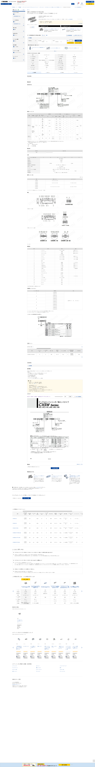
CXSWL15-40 (15, 523)
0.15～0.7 (16, 35)
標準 (15, 29)
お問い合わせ (82, 4)
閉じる (71, 764)
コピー (44, 35)
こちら (45, 22)
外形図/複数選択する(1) (17, 16)
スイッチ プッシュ (15, 667)
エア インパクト (14, 665)
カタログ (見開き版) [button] (78, 396)
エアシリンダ (41, 7)
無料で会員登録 (64, 764)
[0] (78, 3)
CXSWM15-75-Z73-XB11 (16, 542)
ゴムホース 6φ (62, 669)
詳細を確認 (70, 19)
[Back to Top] (94, 761)
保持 (60, 667)
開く (70, 396)
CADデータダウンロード (78, 35)
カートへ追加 (79, 42)
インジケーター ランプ (63, 665)
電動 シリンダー (38, 667)
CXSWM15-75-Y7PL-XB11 (16, 537)
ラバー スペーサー (62, 671)
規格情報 (35, 396)
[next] (82, 591)
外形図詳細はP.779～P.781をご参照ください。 (44, 396)
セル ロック (37, 665)
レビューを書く (27, 498)
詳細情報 (62, 72)
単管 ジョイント (14, 671)
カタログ (76, 72)
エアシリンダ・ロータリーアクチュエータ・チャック (30, 7)
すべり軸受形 (16, 46)
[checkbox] (19, 14)
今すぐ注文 (71, 42)
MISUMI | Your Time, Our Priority (5, 1)
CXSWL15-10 (15, 518)
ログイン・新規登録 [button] (91, 1)
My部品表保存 (70, 35)
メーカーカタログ (38, 487)
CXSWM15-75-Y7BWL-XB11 (17, 532)
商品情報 (35, 72)
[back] (13, 591)
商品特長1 (32, 396)
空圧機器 (19, 7)
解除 (23, 17)
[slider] (60, 396)
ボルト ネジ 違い (14, 669)
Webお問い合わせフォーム (16, 684)
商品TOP (28, 396)
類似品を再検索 (55, 468)
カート (78, 4)
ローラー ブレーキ (38, 669)
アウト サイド (38, 671)
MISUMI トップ (14, 7)
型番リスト (48, 72)
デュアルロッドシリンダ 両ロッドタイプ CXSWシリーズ (53, 7)
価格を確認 (78, 40)
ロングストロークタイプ (18, 52)
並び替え (74, 350)
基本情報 (30, 365)
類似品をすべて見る (80, 464)
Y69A (15, 58)
